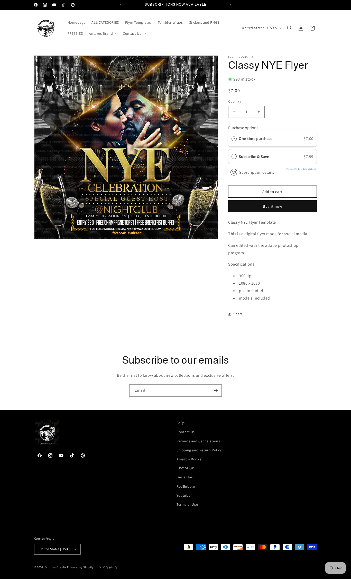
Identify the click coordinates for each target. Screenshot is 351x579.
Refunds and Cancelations (198, 441)
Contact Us (186, 431)
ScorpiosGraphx (56, 567)
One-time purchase (255, 138)
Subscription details (256, 172)
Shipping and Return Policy (199, 450)
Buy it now (272, 206)
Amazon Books (189, 459)
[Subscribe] (215, 390)
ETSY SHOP (185, 468)
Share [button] (238, 314)
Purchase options (243, 127)
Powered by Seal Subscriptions (301, 169)
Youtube (183, 495)
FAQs (180, 422)
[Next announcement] (230, 5)
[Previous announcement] (120, 5)
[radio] (234, 138)
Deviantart (185, 477)
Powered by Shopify (80, 567)
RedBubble (186, 486)
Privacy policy (107, 567)
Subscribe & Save (254, 156)
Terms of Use (187, 504)
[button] (103, 33)
